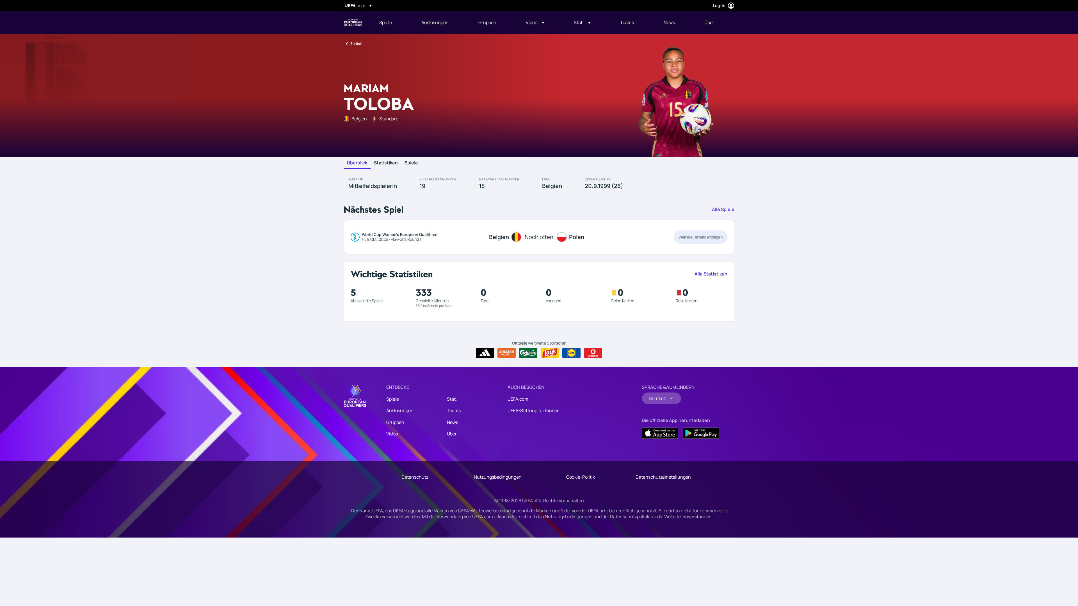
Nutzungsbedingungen (498, 477)
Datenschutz (414, 477)
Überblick (357, 163)
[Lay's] (550, 353)
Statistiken (386, 163)
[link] (386, 22)
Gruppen (395, 422)
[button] (535, 22)
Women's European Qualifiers (353, 22)
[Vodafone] (593, 353)
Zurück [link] (356, 43)
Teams (454, 410)
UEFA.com (518, 399)
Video (392, 434)
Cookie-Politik (580, 477)
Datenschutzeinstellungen (663, 477)
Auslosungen (400, 410)
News (452, 422)
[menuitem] (393, 22)
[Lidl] (571, 353)
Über (452, 434)
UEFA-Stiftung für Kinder (533, 410)
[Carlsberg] (528, 353)
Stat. (452, 399)
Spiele (411, 163)
